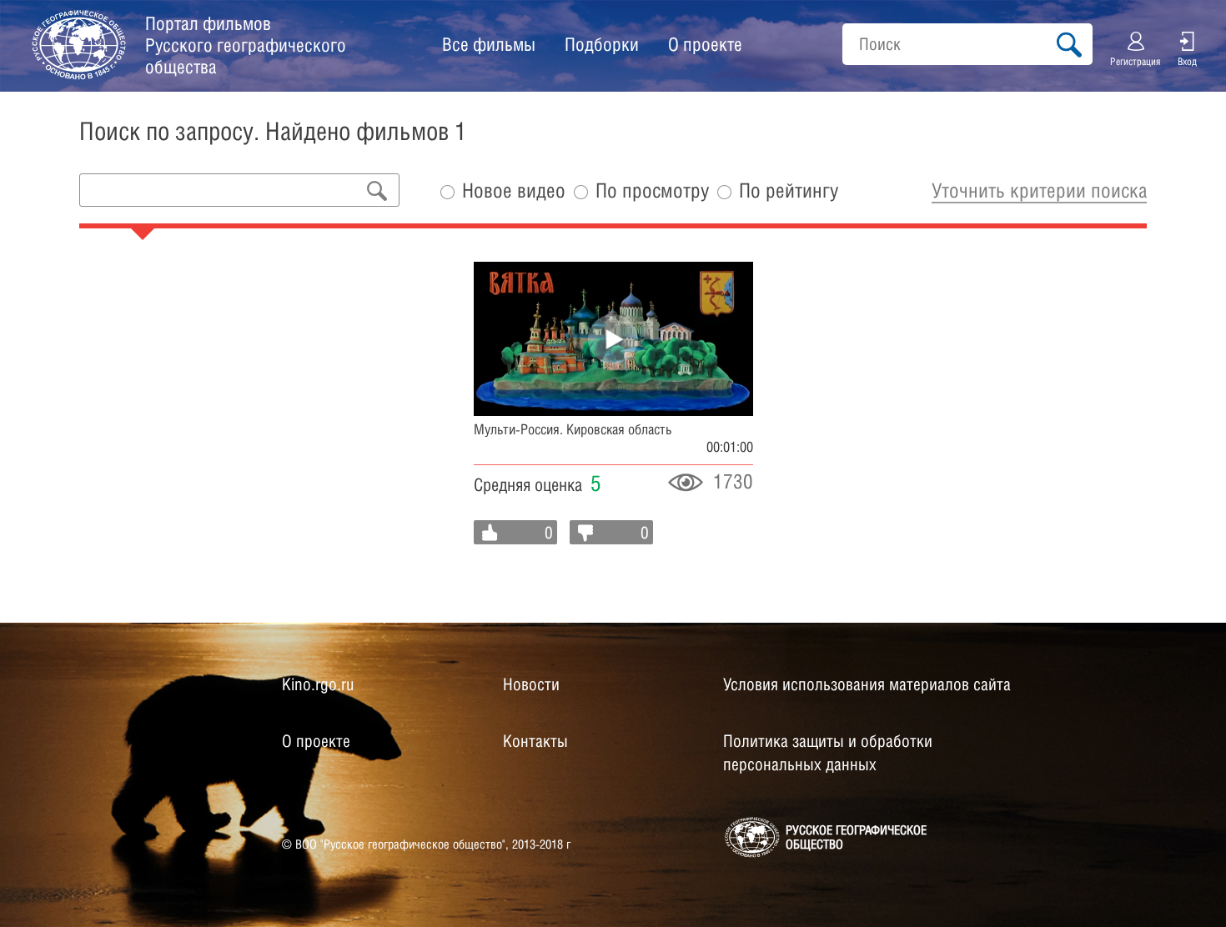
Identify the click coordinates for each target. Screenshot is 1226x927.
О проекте (705, 44)
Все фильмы (488, 44)
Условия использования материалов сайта (867, 684)
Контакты (535, 741)
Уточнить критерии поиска (1039, 190)
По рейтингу (788, 190)
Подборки (602, 44)
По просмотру (652, 190)
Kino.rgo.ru (318, 684)
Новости (531, 684)
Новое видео (513, 190)
